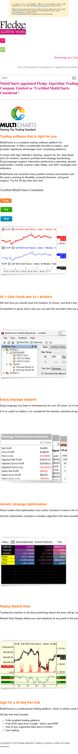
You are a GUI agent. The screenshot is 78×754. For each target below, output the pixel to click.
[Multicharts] (39, 118)
